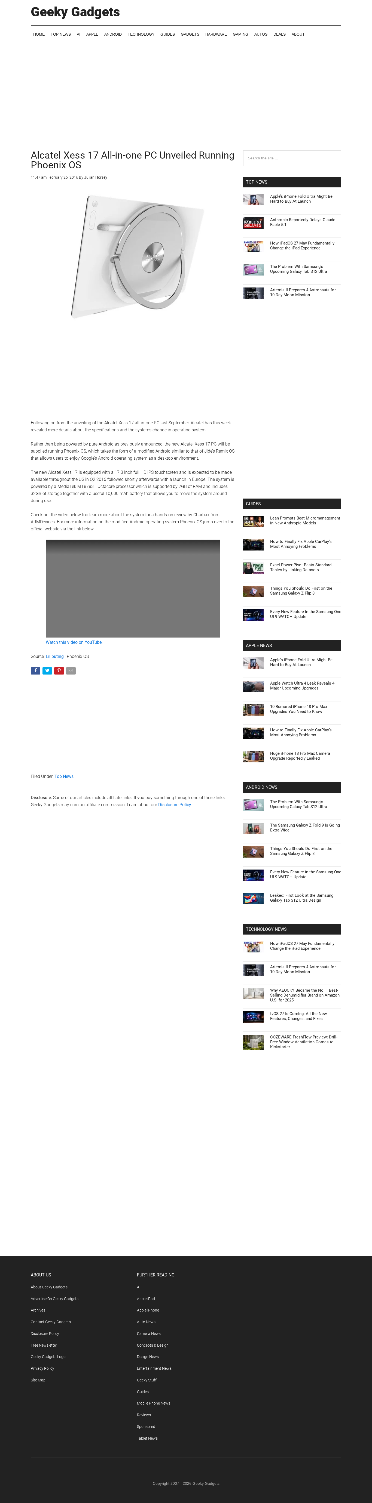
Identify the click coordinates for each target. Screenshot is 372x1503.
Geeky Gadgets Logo (48, 1356)
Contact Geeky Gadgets (51, 1322)
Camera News (149, 1333)
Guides (143, 1392)
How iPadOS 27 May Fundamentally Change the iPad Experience (302, 245)
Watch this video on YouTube (74, 642)
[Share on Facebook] (36, 672)
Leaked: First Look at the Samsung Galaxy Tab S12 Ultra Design (301, 898)
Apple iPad (146, 1299)
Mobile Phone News (153, 1403)
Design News (148, 1356)
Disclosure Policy (174, 804)
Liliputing (55, 656)
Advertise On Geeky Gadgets (54, 1299)
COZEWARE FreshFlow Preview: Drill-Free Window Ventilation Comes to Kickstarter (303, 1042)
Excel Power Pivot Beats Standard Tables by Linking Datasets (300, 567)
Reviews (144, 1415)
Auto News (146, 1322)
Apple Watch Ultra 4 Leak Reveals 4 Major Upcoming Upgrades (302, 686)
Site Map (38, 1380)
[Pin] (59, 672)
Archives (38, 1310)
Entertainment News (154, 1368)
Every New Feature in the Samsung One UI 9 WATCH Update (305, 614)
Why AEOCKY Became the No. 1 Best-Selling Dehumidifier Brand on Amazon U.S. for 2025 (305, 995)
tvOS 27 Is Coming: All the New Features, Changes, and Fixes (298, 1016)
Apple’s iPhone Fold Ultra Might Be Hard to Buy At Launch (301, 199)
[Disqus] (133, 900)
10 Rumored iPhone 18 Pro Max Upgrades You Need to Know (298, 709)
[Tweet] (47, 672)
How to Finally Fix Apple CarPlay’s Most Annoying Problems (301, 544)
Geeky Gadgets (75, 12)
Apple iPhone (148, 1310)
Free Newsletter (44, 1345)
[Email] (71, 672)
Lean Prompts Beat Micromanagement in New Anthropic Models (305, 520)
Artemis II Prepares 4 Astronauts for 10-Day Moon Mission (303, 292)
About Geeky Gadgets (49, 1287)
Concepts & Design (153, 1345)
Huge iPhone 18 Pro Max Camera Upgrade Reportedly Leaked (300, 756)
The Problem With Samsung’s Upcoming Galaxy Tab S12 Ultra (298, 269)
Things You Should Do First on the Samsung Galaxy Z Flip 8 (301, 591)
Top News (64, 776)
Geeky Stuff (147, 1380)
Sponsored (146, 1426)
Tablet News (147, 1438)
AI (139, 1287)
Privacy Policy (42, 1368)
